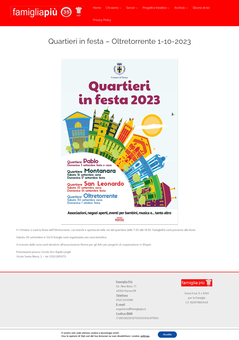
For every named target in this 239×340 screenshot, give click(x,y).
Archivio (179, 7)
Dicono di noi (201, 7)
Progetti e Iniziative (155, 7)
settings (144, 336)
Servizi (130, 7)
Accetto (167, 334)
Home (97, 7)
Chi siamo (112, 7)
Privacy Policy (102, 20)
